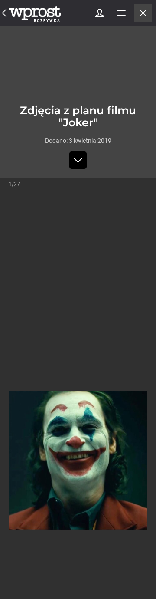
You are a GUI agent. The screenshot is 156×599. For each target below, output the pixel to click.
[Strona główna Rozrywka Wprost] (35, 13)
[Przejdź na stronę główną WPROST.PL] (4, 13)
